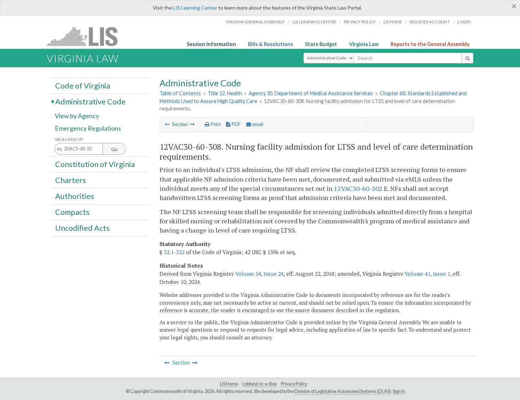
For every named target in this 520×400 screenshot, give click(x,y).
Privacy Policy (360, 21)
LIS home (392, 21)
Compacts (72, 212)
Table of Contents (180, 93)
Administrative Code (90, 101)
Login (463, 21)
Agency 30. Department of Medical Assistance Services (311, 93)
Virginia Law (364, 44)
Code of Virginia (82, 85)
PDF (235, 124)
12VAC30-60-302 (358, 188)
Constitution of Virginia (95, 163)
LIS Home (229, 384)
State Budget (321, 44)
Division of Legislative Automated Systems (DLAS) (342, 391)
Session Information (211, 44)
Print (215, 124)
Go (114, 149)
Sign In (399, 391)
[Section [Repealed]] (167, 124)
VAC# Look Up (69, 139)
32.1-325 (174, 252)
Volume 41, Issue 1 (427, 273)
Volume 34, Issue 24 (259, 273)
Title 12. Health (225, 93)
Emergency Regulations (88, 128)
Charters (70, 180)
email (257, 124)
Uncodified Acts (82, 228)
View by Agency (77, 116)
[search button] (467, 58)
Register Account (430, 21)
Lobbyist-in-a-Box (259, 384)
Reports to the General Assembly (430, 44)
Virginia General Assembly (255, 21)
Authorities (74, 196)
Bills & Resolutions (270, 44)
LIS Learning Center (195, 8)
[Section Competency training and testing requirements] (192, 124)
